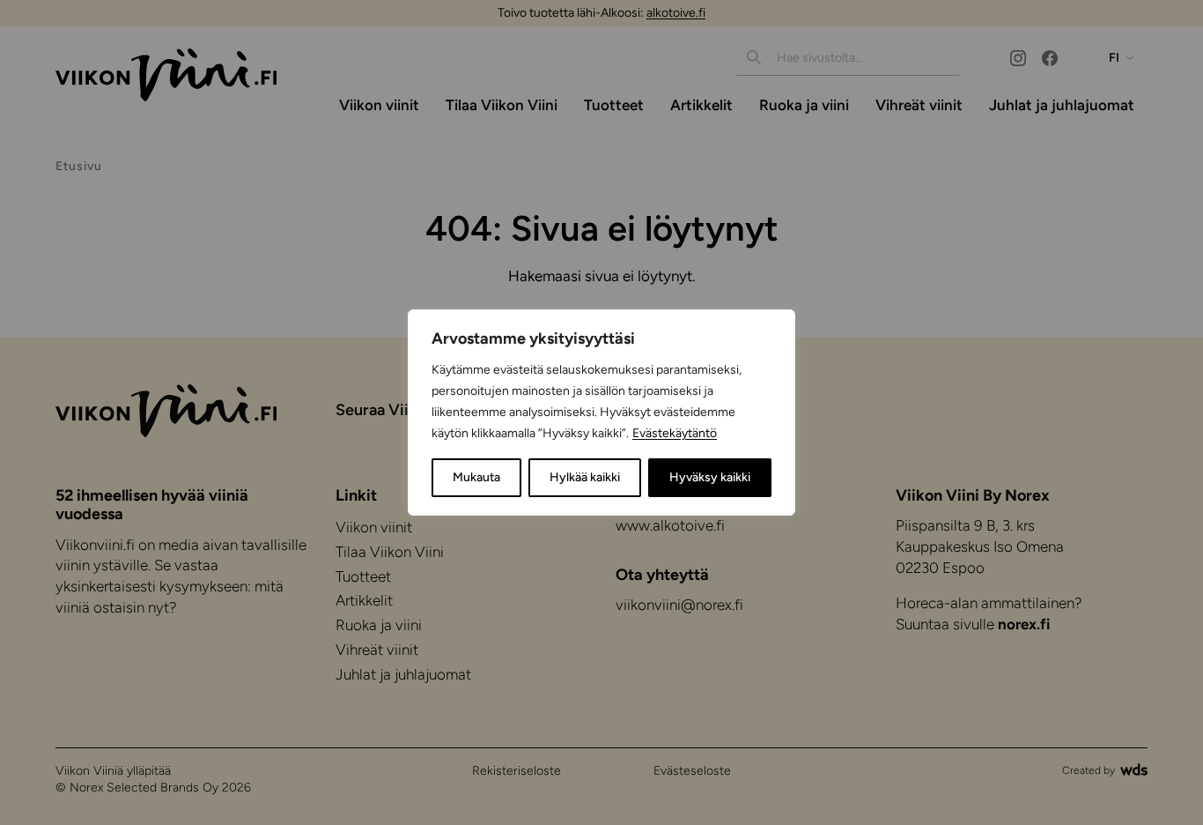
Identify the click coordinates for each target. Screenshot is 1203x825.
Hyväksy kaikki (709, 477)
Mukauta (476, 477)
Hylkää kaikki (585, 477)
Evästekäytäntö (674, 433)
